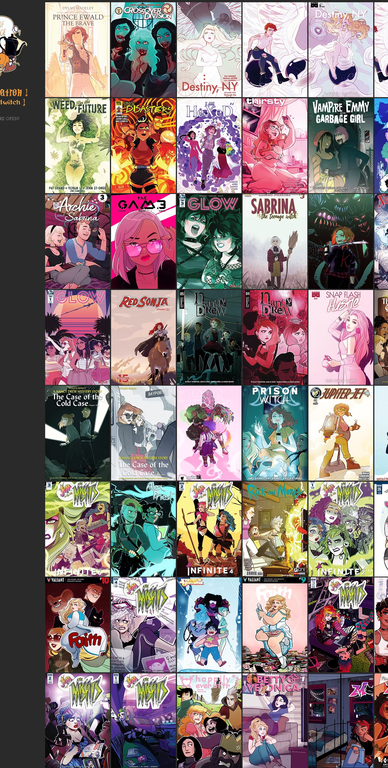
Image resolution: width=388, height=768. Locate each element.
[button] (77, 49)
